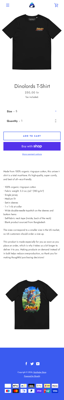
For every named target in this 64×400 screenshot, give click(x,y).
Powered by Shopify (32, 376)
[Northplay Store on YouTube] (38, 363)
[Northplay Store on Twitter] (32, 363)
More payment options (32, 154)
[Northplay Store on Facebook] (26, 363)
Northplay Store (39, 372)
